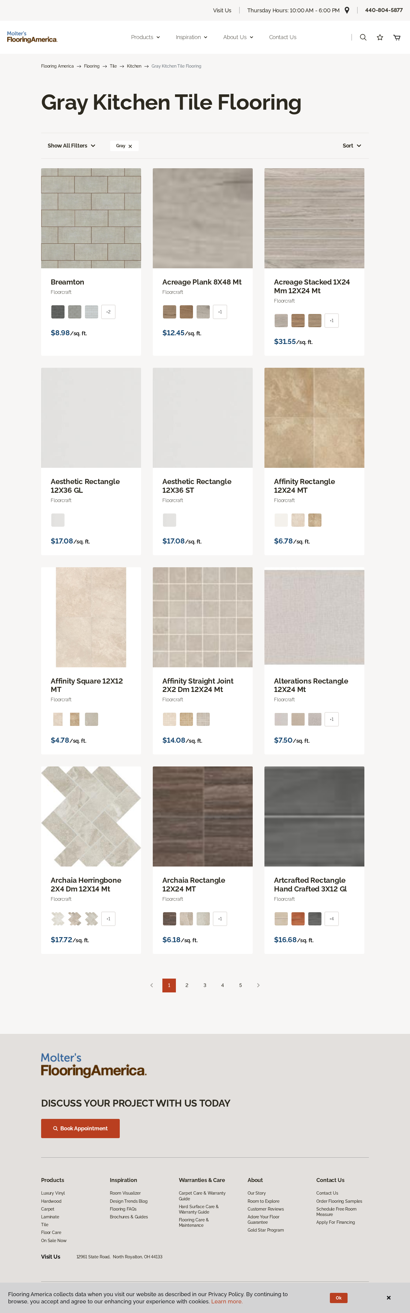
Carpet (47, 1209)
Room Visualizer (125, 1193)
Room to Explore (263, 1201)
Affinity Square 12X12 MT (87, 685)
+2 (108, 311)
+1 (220, 311)
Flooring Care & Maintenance (194, 1222)
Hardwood (51, 1201)
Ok (339, 1298)
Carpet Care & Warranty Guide (202, 1196)
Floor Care (51, 1232)
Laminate (50, 1216)
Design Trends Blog (128, 1201)
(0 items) (396, 37)
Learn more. (227, 1301)
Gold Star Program (266, 1230)
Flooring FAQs (123, 1209)
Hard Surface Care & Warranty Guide (199, 1209)
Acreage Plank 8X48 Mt (202, 282)
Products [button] (142, 37)
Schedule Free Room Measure (336, 1212)
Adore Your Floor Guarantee (263, 1219)
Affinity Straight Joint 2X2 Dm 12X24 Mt (197, 685)
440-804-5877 (384, 10)
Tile (113, 66)
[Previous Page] (151, 986)
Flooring (92, 66)
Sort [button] (348, 145)
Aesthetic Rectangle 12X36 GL (85, 486)
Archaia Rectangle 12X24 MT (193, 884)
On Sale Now (53, 1240)
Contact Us (283, 37)
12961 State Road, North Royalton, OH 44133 (119, 1256)
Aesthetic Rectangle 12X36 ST (196, 486)
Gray (120, 145)
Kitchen (134, 66)
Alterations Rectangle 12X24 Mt (311, 685)
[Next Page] (258, 986)
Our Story (257, 1193)
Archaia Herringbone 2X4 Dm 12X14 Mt (86, 884)
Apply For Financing (335, 1222)
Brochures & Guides (129, 1216)
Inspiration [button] (188, 37)
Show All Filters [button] (67, 145)
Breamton (67, 282)
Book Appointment (84, 1128)
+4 (332, 918)
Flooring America (57, 66)
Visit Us (222, 10)
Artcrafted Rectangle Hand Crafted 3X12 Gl (310, 884)
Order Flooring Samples (339, 1201)
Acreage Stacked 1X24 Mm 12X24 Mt (312, 286)
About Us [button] (235, 37)
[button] (363, 37)
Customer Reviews (266, 1209)
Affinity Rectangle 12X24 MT (304, 486)
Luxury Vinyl (53, 1193)
